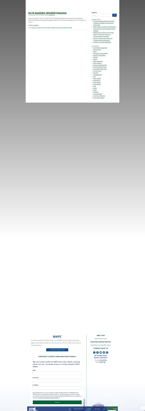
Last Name (35, 384)
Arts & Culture (97, 71)
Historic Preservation (99, 55)
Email (34, 370)
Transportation (97, 94)
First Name (35, 377)
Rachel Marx (52, 15)
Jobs (70, 409)
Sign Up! (57, 402)
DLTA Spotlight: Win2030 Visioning (47, 12)
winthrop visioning (56, 27)
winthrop (49, 27)
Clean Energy (97, 82)
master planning (64, 27)
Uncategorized (97, 75)
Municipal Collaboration (100, 69)
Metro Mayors (97, 63)
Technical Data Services (100, 67)
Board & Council (102, 338)
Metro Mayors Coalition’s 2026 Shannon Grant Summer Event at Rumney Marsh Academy (104, 29)
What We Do (96, 80)
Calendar (89, 409)
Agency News (97, 49)
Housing (95, 73)
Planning (95, 92)
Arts (94, 76)
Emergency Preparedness (100, 53)
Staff (96, 338)
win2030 (70, 27)
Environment (97, 84)
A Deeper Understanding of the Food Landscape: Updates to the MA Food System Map (103, 23)
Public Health (97, 78)
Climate (95, 57)
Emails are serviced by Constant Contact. (49, 398)
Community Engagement (100, 48)
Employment (94, 345)
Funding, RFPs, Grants (104, 345)
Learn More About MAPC (58, 350)
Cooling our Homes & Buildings (102, 42)
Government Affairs (98, 98)
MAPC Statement (98, 61)
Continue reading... (33, 25)
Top (141, 407)
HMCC (95, 51)
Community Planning (99, 96)
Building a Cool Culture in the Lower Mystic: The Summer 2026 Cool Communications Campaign (103, 34)
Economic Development (100, 65)
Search (115, 409)
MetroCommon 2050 (79, 409)
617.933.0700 (102, 360)
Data (94, 86)
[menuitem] (70, 409)
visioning (44, 27)
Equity (95, 88)
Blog (104, 409)
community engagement (36, 27)
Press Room (97, 409)
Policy (95, 90)
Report (95, 59)
